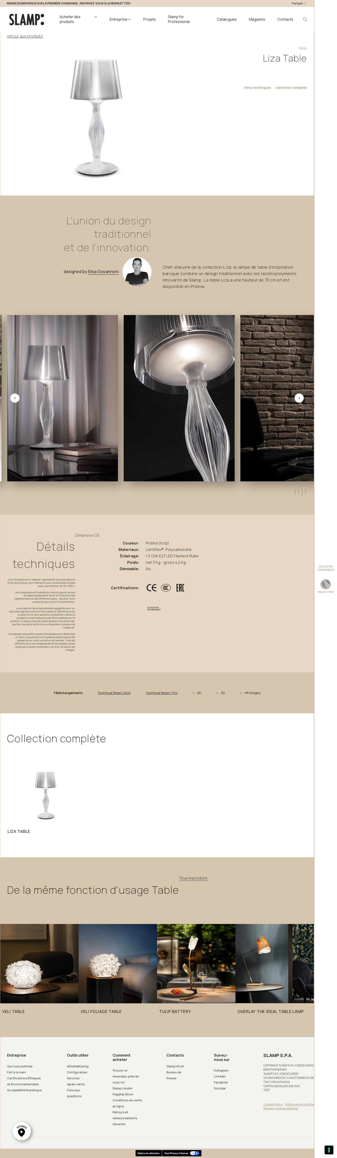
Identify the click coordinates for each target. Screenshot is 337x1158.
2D (199, 693)
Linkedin (220, 1076)
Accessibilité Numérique (24, 1090)
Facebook (221, 1082)
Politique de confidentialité (304, 1104)
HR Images (252, 693)
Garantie (119, 1124)
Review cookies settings (280, 1108)
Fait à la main (16, 1072)
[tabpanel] (46, 801)
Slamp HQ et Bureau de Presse (175, 1072)
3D (223, 693)
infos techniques (257, 88)
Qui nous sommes (19, 1066)
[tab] (295, 491)
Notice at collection (149, 1153)
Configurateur (77, 1072)
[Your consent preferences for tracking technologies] (329, 1150)
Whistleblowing (77, 1066)
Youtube (220, 1088)
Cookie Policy (273, 1104)
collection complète (291, 88)
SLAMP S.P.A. (278, 1055)
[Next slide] (299, 398)
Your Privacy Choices (176, 1153)
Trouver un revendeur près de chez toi (126, 1076)
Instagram (221, 1070)
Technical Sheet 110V (161, 693)
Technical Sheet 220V (114, 693)
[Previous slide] (14, 398)
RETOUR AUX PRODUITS (25, 36)
